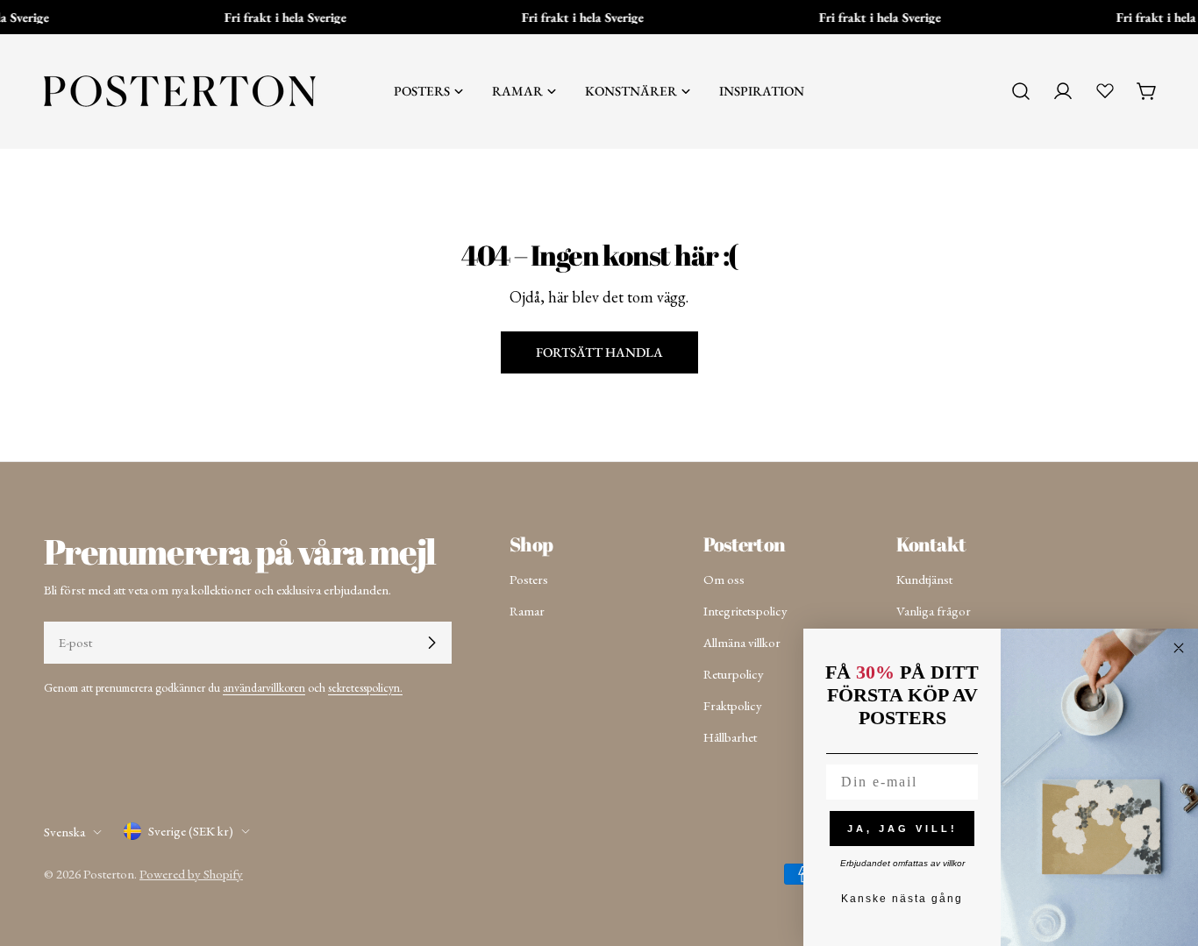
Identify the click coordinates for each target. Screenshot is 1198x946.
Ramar (527, 610)
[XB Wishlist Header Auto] (1105, 90)
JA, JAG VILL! (902, 828)
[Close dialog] (1178, 647)
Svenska (64, 831)
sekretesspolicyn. (365, 687)
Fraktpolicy (732, 705)
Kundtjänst (924, 579)
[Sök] (1020, 91)
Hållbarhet (730, 737)
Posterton (108, 873)
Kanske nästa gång (902, 899)
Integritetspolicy (745, 610)
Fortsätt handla (599, 352)
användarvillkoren (264, 687)
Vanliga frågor (933, 610)
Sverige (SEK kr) (190, 830)
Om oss (724, 579)
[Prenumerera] (431, 642)
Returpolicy (733, 673)
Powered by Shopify (191, 873)
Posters (529, 579)
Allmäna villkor (742, 642)
